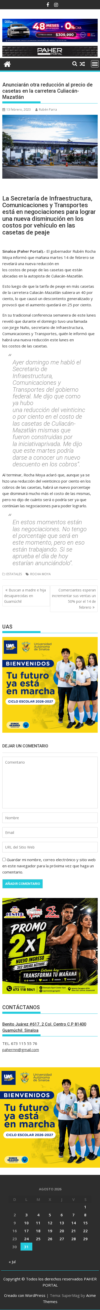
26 (50, 1238)
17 (26, 1230)
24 (26, 1238)
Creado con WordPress (24, 1295)
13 (61, 1222)
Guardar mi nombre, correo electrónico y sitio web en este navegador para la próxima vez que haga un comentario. (49, 866)
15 (85, 1222)
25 (38, 1238)
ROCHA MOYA (40, 574)
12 (50, 1222)
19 (50, 1230)
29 (85, 1238)
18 (38, 1230)
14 (73, 1222)
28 (73, 1238)
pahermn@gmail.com (20, 1049)
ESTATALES (14, 574)
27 (61, 1238)
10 (26, 1222)
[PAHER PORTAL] (7, 63)
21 (73, 1230)
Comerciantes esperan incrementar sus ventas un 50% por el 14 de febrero (74, 599)
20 (61, 1230)
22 (85, 1230)
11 (38, 1222)
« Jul (12, 1261)
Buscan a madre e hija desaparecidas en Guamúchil (25, 596)
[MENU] (95, 63)
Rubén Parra (48, 109)
